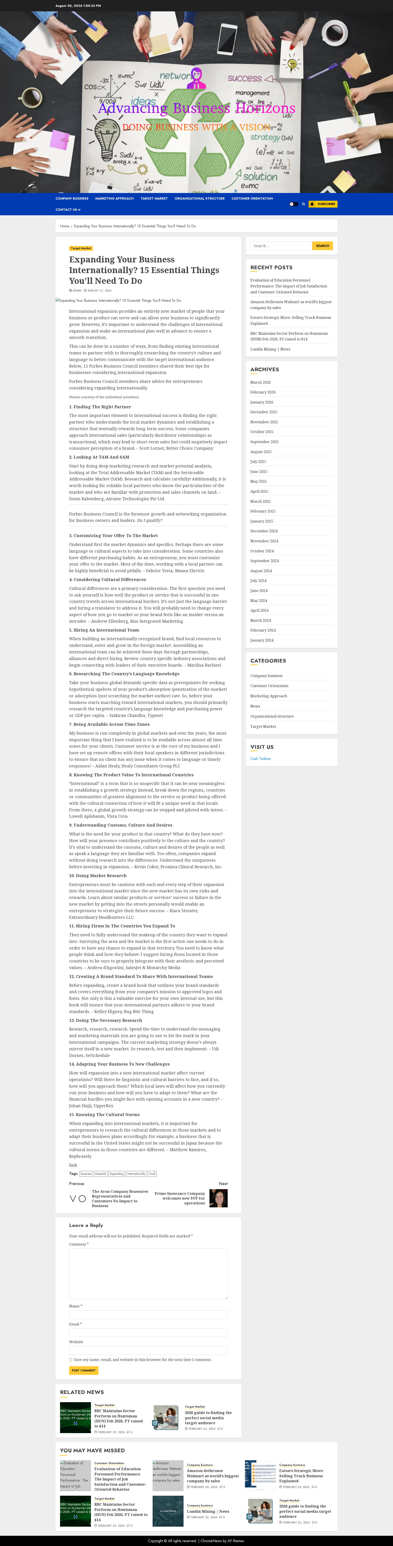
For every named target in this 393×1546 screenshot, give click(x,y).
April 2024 (259, 610)
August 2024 (261, 570)
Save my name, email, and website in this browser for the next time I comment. (143, 1359)
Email (75, 1324)
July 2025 (258, 461)
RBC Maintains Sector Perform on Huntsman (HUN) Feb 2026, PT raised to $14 (118, 1418)
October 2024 (262, 550)
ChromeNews (211, 1540)
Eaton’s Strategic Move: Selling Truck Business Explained (301, 1475)
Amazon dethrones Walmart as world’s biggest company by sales (213, 1475)
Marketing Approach (114, 198)
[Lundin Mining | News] (168, 1511)
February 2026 (263, 392)
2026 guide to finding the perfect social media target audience (208, 1417)
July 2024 (258, 580)
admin (77, 291)
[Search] (303, 204)
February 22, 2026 (202, 1429)
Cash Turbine (260, 758)
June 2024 (258, 590)
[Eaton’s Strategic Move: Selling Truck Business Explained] (260, 1475)
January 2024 (261, 640)
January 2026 (261, 402)
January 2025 (261, 521)
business (86, 1173)
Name (75, 1306)
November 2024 (264, 540)
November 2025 (264, 421)
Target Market (154, 198)
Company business (71, 198)
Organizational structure (200, 198)
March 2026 (260, 382)
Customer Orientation (252, 198)
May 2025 (258, 481)
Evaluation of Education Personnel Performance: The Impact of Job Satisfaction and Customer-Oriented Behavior (288, 286)
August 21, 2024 (99, 291)
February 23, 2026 (111, 1432)
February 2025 (263, 511)
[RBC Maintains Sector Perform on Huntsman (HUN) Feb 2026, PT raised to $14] (75, 1417)
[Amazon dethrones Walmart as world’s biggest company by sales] (168, 1475)
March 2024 (260, 620)
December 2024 (263, 530)
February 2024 (263, 630)
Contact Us (66, 209)
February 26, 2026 (204, 1487)
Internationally (136, 1173)
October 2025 (262, 431)
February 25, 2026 (296, 1487)
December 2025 (263, 411)
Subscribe (326, 204)
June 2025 (258, 471)
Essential (100, 1173)
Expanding (116, 1173)
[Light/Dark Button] (293, 204)
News (255, 706)
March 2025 (260, 501)
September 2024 (264, 560)
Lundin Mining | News (270, 349)
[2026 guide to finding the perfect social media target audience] (166, 1417)
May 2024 (258, 600)
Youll (152, 1173)
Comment (79, 1244)
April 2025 (259, 491)
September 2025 (264, 441)
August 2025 (261, 451)
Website (76, 1341)
